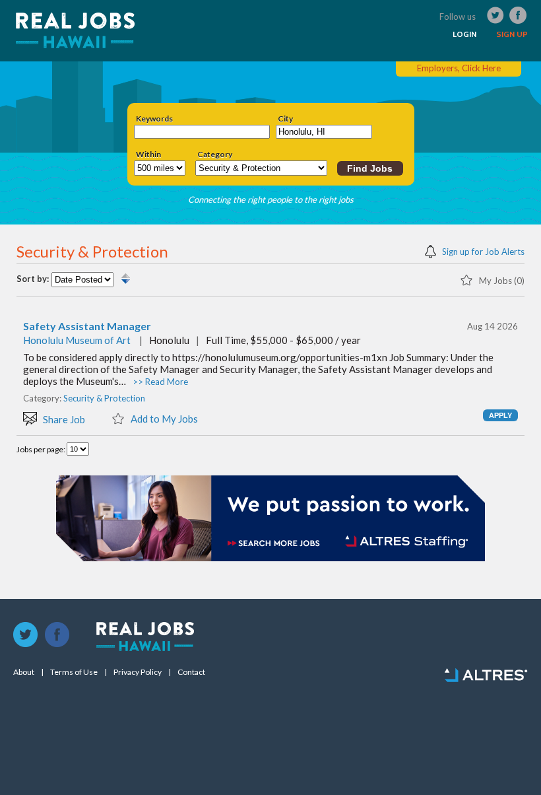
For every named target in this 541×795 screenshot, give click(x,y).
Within (148, 154)
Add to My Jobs (163, 418)
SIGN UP (512, 34)
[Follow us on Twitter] (25, 635)
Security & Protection (104, 398)
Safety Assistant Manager (87, 326)
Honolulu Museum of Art (77, 340)
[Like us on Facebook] (57, 635)
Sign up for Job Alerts (482, 251)
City (285, 119)
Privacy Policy (137, 672)
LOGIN (464, 34)
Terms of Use (74, 672)
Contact (191, 672)
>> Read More (160, 381)
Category (214, 154)
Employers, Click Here (459, 68)
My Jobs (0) (501, 280)
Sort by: (32, 279)
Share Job (63, 419)
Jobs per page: (41, 449)
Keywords (154, 119)
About (23, 672)
